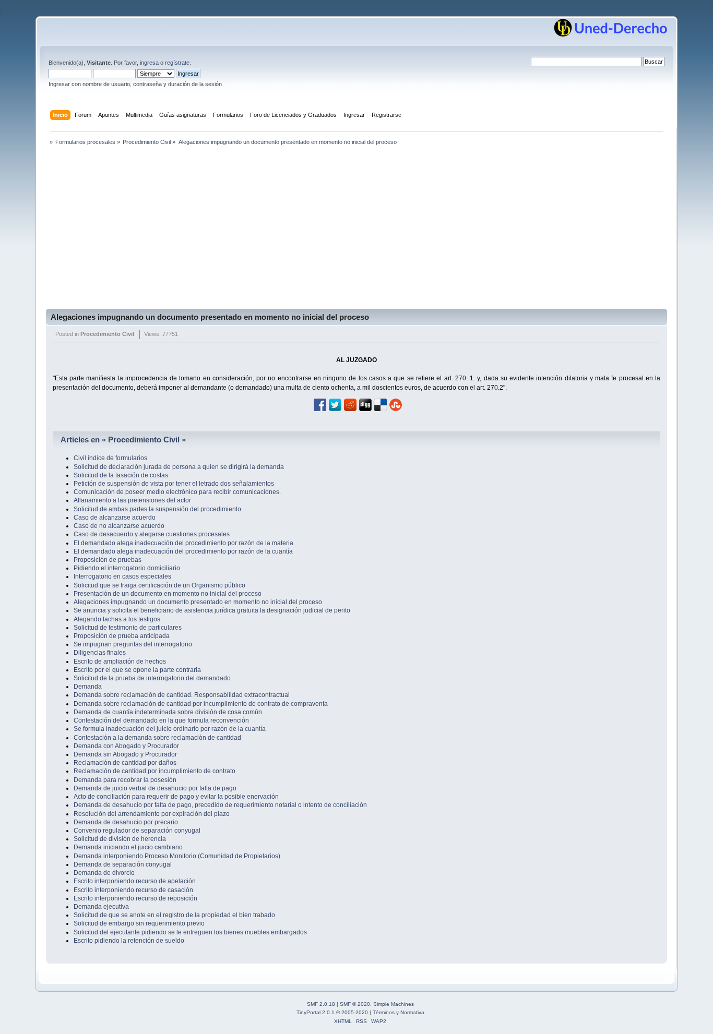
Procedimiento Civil (107, 334)
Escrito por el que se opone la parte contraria (137, 670)
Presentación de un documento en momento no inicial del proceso (168, 593)
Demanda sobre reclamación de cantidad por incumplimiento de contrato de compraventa (201, 703)
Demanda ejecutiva (101, 906)
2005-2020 (354, 1012)
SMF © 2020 (355, 1004)
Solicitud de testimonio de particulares (128, 627)
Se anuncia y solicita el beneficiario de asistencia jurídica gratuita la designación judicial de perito (212, 610)
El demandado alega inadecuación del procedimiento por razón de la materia (183, 543)
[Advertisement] (356, 231)
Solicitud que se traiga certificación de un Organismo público (159, 585)
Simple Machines (393, 1004)
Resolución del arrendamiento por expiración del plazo (152, 813)
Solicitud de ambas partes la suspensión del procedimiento (157, 509)
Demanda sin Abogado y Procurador (125, 754)
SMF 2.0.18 (321, 1004)
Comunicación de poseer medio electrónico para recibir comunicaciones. (177, 492)
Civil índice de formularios (110, 458)
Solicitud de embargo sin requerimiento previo (139, 923)
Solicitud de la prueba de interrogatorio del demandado (152, 678)
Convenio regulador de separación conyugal (137, 830)
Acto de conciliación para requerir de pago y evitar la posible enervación (176, 796)
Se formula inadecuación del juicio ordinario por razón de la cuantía (170, 728)
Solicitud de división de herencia (120, 839)
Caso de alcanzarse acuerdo (115, 517)
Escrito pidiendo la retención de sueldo (129, 940)
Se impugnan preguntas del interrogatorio (133, 644)
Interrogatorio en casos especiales (122, 576)
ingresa (149, 62)
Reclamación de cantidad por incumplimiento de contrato (154, 771)
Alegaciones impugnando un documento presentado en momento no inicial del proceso (210, 316)
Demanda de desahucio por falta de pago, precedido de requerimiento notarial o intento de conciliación (220, 805)
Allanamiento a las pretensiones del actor (132, 500)
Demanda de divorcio (104, 872)
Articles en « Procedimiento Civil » (123, 439)
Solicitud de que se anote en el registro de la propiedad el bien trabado (174, 915)
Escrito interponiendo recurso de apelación (135, 881)
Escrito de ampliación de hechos (120, 661)
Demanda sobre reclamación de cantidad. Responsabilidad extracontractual (182, 695)
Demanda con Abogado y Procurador (126, 746)
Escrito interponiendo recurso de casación (133, 890)
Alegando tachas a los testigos (117, 619)
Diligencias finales (100, 652)
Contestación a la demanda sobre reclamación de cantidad (157, 737)
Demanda (88, 686)
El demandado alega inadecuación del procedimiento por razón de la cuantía (183, 551)
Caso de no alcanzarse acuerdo (119, 526)
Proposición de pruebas (107, 559)
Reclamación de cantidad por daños (125, 762)
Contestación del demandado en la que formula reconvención (161, 720)
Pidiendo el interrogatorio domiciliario (127, 568)
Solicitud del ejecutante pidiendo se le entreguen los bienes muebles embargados (190, 932)
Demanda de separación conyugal (123, 864)
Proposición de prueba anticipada (122, 636)
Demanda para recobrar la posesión (125, 780)
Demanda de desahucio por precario (126, 822)
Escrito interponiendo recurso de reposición (135, 898)
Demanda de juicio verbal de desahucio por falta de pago (155, 788)
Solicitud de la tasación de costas (121, 475)
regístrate (177, 62)
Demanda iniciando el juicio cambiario (128, 847)
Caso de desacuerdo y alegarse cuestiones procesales (152, 534)
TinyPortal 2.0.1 (315, 1012)
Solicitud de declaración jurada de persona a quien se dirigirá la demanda (179, 467)
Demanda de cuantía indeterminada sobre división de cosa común (168, 712)
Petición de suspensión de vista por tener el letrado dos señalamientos (174, 483)
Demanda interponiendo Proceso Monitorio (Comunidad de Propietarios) (177, 856)
